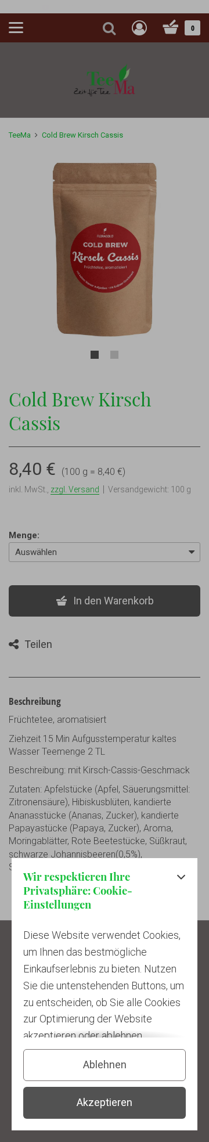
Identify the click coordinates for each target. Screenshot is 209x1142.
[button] (181, 894)
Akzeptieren (104, 1102)
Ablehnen (105, 1064)
